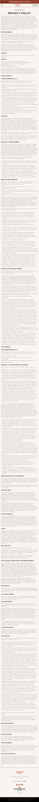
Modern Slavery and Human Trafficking (30, 798)
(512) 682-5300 (19, 778)
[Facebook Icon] (22, 785)
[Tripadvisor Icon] (19, 785)
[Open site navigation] (2, 5)
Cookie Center (16, 798)
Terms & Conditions (10, 798)
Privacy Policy (4, 798)
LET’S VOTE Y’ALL (5, 1)
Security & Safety (21, 798)
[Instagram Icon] (17, 785)
